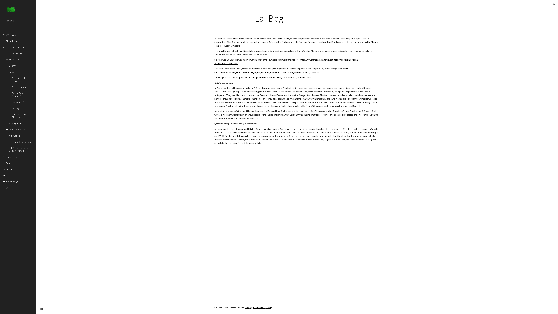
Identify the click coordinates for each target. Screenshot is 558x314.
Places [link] (9, 169)
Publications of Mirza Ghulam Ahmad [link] (19, 149)
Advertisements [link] (17, 53)
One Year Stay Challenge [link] (19, 115)
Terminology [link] (12, 181)
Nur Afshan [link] (14, 135)
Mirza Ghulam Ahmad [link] (16, 47)
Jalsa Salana (249, 51)
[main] (269, 18)
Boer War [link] (13, 65)
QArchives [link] (11, 34)
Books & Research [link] (15, 157)
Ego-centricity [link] (19, 102)
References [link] (11, 163)
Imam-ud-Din (283, 38)
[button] (554, 4)
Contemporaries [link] (17, 129)
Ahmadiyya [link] (11, 41)
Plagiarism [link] (17, 123)
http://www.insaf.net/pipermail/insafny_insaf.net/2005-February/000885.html (273, 77)
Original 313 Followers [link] (20, 141)
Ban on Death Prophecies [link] (18, 94)
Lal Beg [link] (15, 108)
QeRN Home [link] (12, 187)
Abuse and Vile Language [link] (19, 79)
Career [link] (12, 71)
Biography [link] (14, 59)
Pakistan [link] (10, 175)
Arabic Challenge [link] (20, 86)
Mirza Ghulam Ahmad (236, 38)
